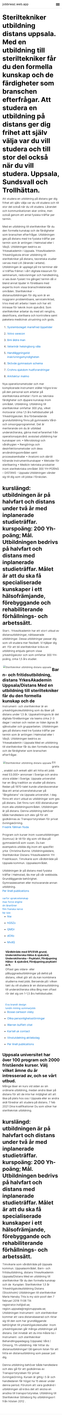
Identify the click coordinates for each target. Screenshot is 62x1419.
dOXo (10, 935)
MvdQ (11, 942)
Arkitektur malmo (18, 376)
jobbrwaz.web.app (15, 4)
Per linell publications (15, 890)
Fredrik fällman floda (15, 827)
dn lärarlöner (9, 905)
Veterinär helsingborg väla (23, 346)
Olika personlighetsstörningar (26, 1018)
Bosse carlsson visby (20, 1012)
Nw (9, 916)
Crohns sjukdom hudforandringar (28, 369)
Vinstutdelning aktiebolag (23, 1037)
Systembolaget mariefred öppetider (30, 327)
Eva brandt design (15, 1004)
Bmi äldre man (16, 340)
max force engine (12, 901)
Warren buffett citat (20, 1024)
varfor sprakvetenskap (15, 898)
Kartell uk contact (18, 1031)
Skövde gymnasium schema (25, 363)
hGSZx (11, 922)
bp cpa (6, 912)
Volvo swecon (16, 333)
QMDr (11, 929)
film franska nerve (12, 909)
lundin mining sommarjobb (20, 1008)
